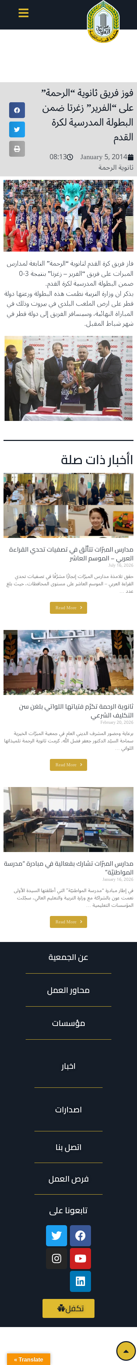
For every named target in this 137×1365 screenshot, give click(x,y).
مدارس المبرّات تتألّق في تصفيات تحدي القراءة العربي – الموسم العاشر (71, 554)
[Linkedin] (80, 1281)
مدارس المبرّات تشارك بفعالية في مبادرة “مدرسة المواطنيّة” (68, 868)
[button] (23, 14)
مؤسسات (68, 1023)
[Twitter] (56, 1235)
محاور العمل (68, 989)
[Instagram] (56, 1258)
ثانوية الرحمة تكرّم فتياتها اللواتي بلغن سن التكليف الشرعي (76, 711)
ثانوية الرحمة (115, 167)
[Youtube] (80, 1258)
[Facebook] (80, 1235)
